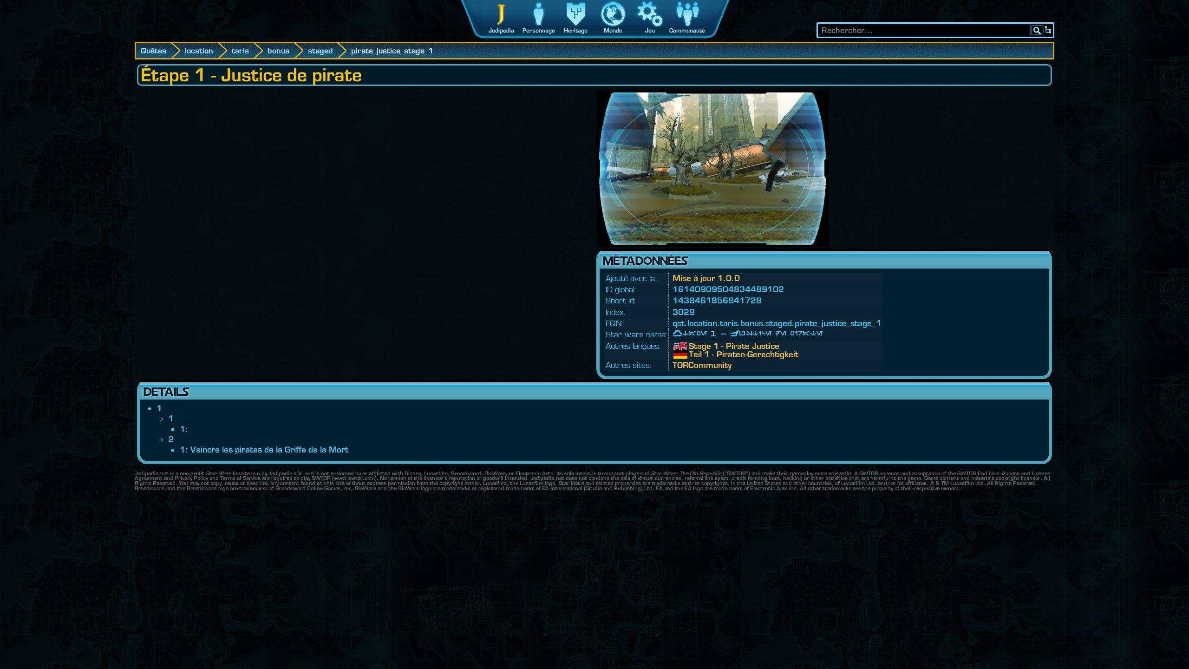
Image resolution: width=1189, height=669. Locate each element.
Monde (613, 30)
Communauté (687, 30)
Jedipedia (501, 30)
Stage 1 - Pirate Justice (696, 346)
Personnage (539, 30)
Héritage (576, 30)
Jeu (650, 30)
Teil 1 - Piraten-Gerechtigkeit (696, 354)
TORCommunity (702, 365)
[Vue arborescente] (1048, 30)
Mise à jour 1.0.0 (706, 278)
